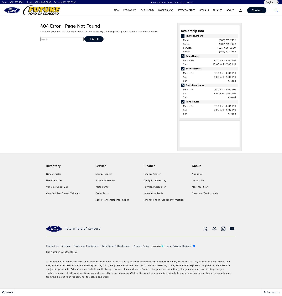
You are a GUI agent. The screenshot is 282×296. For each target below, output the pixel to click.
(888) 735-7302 (227, 40)
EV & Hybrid (147, 11)
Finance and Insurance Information (164, 199)
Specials (204, 10)
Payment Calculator (155, 186)
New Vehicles (53, 174)
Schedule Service (105, 180)
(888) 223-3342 (227, 51)
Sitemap (66, 246)
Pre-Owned (129, 10)
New (116, 10)
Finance (217, 10)
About (230, 10)
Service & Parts (186, 10)
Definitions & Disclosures (116, 246)
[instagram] (223, 228)
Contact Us (198, 180)
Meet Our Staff (200, 186)
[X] (205, 228)
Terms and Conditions (86, 246)
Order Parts (102, 193)
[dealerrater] (214, 228)
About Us (197, 174)
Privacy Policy (142, 246)
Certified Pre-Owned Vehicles (63, 193)
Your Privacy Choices (179, 246)
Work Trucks (165, 11)
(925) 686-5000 (227, 47)
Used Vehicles (54, 180)
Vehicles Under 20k (57, 186)
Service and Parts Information (112, 199)
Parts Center (102, 186)
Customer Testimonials (205, 193)
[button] (276, 10)
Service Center (103, 174)
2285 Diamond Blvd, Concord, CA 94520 (173, 2)
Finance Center (152, 174)
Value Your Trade (153, 193)
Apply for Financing (155, 180)
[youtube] (232, 228)
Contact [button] (257, 10)
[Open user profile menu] (240, 10)
